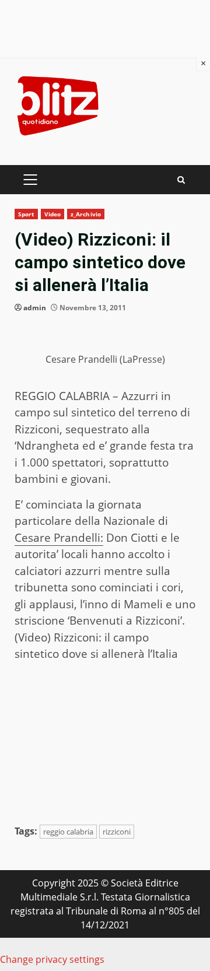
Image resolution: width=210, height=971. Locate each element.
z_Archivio (86, 214)
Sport (26, 214)
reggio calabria (68, 831)
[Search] (181, 180)
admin (34, 308)
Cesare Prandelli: (59, 537)
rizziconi (117, 831)
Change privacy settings (52, 959)
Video (52, 214)
